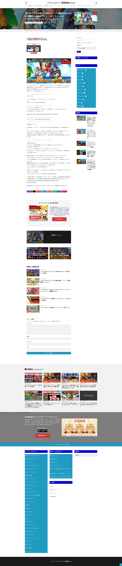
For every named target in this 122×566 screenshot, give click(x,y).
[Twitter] (34, 191)
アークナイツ (29, 488)
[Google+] (38, 191)
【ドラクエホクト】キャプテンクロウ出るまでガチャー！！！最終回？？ (91, 145)
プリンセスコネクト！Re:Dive (32, 528)
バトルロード (59, 5)
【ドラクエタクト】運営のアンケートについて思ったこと (55, 307)
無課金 (34, 22)
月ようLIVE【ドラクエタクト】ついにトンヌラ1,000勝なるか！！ (51, 404)
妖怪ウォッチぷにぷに (30, 478)
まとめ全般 (45, 5)
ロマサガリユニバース (30, 524)
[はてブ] (43, 191)
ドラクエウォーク (30, 534)
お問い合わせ (54, 462)
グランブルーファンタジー (31, 538)
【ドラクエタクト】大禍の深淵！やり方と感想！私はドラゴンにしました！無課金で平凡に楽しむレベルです (70, 387)
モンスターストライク (30, 501)
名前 (28, 336)
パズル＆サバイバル (30, 485)
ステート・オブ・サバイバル (32, 482)
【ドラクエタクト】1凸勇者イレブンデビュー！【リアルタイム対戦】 (55, 299)
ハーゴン (78, 5)
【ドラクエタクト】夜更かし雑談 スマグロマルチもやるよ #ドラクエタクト (70, 405)
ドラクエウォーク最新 (30, 472)
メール (28, 341)
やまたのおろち (88, 5)
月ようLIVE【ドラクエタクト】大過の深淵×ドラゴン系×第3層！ (33, 386)
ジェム (80, 76)
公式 (82, 5)
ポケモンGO (28, 544)
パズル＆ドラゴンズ (30, 531)
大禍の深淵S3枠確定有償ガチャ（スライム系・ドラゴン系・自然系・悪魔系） (91, 154)
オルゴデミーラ (52, 5)
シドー (64, 5)
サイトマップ (54, 455)
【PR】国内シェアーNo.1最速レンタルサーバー (60, 473)
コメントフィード (53, 493)
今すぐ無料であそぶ (59, 219)
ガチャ (68, 5)
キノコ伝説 (28, 462)
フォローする (57, 236)
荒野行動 (28, 505)
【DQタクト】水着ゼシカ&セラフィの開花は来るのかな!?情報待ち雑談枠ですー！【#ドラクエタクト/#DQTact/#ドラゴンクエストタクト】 (58, 30)
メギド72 (28, 541)
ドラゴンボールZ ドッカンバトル (33, 465)
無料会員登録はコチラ (42, 435)
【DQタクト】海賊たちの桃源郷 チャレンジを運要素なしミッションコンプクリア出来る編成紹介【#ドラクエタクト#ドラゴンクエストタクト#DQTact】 (33, 405)
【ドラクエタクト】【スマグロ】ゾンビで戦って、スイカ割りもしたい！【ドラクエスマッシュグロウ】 (91, 135)
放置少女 (28, 508)
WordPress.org (53, 496)
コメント (29, 323)
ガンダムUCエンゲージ (31, 468)
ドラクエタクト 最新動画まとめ (61, 3)
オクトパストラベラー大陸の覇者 (33, 495)
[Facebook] (29, 191)
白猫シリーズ (29, 521)
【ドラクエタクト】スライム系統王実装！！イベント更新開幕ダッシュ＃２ (55, 281)
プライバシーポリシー (55, 465)
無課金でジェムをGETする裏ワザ (35, 5)
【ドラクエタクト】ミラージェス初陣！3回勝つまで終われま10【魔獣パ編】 (51, 386)
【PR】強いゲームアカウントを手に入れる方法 (60, 476)
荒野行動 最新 (29, 475)
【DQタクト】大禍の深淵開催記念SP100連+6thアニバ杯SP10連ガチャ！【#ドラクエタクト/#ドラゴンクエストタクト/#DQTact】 (91, 122)
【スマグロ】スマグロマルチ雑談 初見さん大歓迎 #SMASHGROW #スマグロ (88, 405)
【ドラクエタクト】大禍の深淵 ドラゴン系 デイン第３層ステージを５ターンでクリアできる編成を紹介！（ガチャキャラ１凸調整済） (91, 165)
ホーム (26, 5)
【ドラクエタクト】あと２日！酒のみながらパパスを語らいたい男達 (55, 272)
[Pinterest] (64, 191)
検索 (78, 51)
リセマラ (94, 5)
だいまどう (73, 5)
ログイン (52, 486)
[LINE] (54, 191)
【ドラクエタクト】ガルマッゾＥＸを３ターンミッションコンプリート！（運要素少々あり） (55, 290)
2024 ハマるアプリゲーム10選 (32, 455)
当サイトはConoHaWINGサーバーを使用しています (60, 469)
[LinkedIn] (58, 191)
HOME (27, 30)
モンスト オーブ (29, 551)
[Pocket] (49, 191)
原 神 (27, 518)
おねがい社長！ (29, 511)
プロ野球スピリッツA (30, 498)
